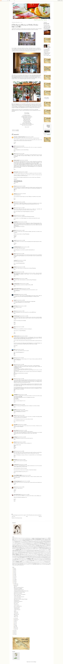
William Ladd (41, 564)
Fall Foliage (37, 545)
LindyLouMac (15, 424)
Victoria (47, 563)
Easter (45, 544)
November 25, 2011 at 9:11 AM (20, 415)
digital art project (47, 543)
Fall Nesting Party (43, 545)
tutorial (29, 563)
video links (15, 564)
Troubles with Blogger (25, 563)
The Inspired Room (29, 562)
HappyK (15, 300)
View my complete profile (47, 55)
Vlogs (31, 564)
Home (27, 516)
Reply (14, 143)
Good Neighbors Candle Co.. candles (36, 548)
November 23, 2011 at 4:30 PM (24, 283)
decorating (41, 543)
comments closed (28, 542)
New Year (18, 555)
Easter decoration (15, 545)
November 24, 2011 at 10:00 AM (19, 364)
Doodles (20, 544)
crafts (15, 543)
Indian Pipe (36, 551)
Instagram (42, 551)
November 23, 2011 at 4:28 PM (23, 278)
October (15, 618)
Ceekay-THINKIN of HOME (17, 475)
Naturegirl (15, 459)
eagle (42, 544)
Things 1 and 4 (16, 616)
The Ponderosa (37, 562)
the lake (34, 562)
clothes (13, 542)
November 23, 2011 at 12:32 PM (20, 215)
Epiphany (34, 545)
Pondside (15, 409)
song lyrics (28, 560)
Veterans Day (43, 563)
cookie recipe (36, 542)
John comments (15, 552)
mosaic (48, 553)
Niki (14, 349)
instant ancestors (46, 551)
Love (44, 552)
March (15, 626)
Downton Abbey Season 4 (30, 544)
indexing (33, 551)
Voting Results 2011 (17, 608)
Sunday (17, 561)
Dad (25, 543)
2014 (14, 579)
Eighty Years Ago (16, 614)
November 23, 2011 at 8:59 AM (23, 160)
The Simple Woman (48, 562)
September (15, 619)
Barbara (15, 404)
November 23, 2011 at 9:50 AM (21, 186)
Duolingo (40, 544)
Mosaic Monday (15, 554)
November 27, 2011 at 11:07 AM (26, 475)
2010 (14, 630)
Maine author (17, 553)
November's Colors (16, 602)
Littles (43, 552)
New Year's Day (23, 555)
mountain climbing (29, 554)
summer (13, 561)
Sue (14, 364)
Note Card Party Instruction (34, 555)
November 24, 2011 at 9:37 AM (19, 357)
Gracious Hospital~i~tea (45, 548)
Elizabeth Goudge (25, 545)
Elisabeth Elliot (46, 97)
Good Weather (16, 615)
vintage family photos (20, 564)
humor (36, 550)
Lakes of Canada (33, 552)
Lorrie (14, 215)
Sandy (15, 415)
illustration (16, 551)
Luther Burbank (48, 552)
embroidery (29, 545)
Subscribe (48, 131)
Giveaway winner (16, 548)
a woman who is (16, 464)
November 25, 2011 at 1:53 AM (20, 409)
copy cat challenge (45, 542)
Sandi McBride (16, 394)
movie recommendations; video (46, 554)
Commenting (23, 542)
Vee (49, 44)
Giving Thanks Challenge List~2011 (19, 589)
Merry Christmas (41, 553)
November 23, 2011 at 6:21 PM (22, 294)
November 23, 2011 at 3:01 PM (20, 253)
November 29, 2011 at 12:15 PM (24, 494)
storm (45, 560)
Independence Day (29, 551)
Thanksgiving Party (16, 600)
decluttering (35, 543)
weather (34, 564)
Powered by (45, 134)
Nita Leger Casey (16, 278)
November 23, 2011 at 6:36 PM (20, 300)
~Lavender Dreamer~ (17, 283)
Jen (14, 357)
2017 (14, 575)
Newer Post (13, 516)
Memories (36, 553)
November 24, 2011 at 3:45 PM (20, 404)
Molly (45, 553)
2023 (14, 568)
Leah (14, 451)
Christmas (16, 541)
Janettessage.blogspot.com (17, 481)
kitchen (25, 552)
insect (39, 551)
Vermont (40, 563)
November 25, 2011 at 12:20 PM (22, 424)
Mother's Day (24, 554)
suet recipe (48, 560)
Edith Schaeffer (21, 545)
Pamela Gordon (16, 294)
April (15, 625)
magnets (13, 553)
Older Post (40, 516)
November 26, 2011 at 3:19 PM (22, 464)
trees (21, 563)
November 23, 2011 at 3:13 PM (21, 260)
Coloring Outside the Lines (17, 288)
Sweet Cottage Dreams (17, 494)
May (14, 624)
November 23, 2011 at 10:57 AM (21, 193)
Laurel (36, 552)
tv (31, 563)
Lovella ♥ (15, 240)
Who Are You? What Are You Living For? (19, 594)
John (50, 551)
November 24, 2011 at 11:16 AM (22, 394)
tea (26, 561)
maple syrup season (22, 553)
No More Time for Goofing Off (18, 593)
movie (33, 554)
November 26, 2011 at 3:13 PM (21, 459)
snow (21, 560)
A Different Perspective (17, 609)
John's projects (20, 552)
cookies (41, 542)
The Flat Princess (24, 562)
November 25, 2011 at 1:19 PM (22, 430)
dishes (17, 544)
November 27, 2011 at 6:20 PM (25, 481)
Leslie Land (39, 552)
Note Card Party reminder (42, 555)
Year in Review (21, 565)
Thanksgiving (46, 561)
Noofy (14, 253)
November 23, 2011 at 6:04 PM (25, 288)
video (50, 563)
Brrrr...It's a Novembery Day (18, 606)
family (48, 545)
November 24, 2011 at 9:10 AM (19, 349)
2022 (14, 569)
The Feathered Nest (18, 562)
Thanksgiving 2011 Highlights (18, 588)
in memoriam (19, 551)
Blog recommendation (36, 539)
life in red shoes (16, 430)
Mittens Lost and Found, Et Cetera (19, 587)
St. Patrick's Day (41, 560)
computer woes (32, 542)
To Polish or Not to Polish (17, 595)
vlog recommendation (27, 564)
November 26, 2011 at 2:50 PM (20, 451)
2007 (14, 634)
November (15, 585)
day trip (28, 543)
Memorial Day (31, 553)
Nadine (15, 230)
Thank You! (15, 586)
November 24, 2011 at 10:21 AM (19, 378)
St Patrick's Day (36, 560)
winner (44, 564)
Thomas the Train (14, 563)
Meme (27, 553)
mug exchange (14, 555)
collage (16, 542)
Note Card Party (28, 555)
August (15, 620)
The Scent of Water (42, 562)
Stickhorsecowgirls (16, 160)
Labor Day (28, 552)
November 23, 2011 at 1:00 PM (20, 230)
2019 (14, 573)
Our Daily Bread (46, 98)
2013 (14, 580)
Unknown (15, 186)
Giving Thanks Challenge (23, 548)
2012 (14, 581)
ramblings (29, 558)
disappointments (14, 544)
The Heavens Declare (17, 607)
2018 (14, 574)
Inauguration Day (24, 551)
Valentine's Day (35, 563)
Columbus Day (19, 542)
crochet (18, 543)
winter (47, 564)
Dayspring (32, 543)
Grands (17, 549)
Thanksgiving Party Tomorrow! (18, 601)
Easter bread (49, 544)
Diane (14, 153)
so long (25, 560)
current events (22, 543)
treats (18, 563)
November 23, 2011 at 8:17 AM (20, 153)
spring (31, 560)
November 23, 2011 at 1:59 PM (20, 240)
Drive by (37, 544)
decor (38, 543)
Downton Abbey (24, 544)
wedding (37, 564)
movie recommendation (38, 554)
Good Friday (28, 548)
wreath (17, 565)
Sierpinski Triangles (17, 560)
